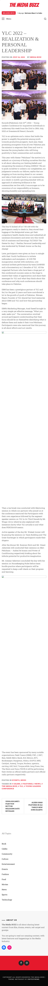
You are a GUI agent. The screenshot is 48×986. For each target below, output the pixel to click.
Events (16, 780)
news (38, 784)
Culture (5, 859)
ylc (21, 786)
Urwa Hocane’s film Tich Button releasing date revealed (12, 806)
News (23, 780)
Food (4, 879)
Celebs (17, 784)
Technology (7, 899)
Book (4, 843)
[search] (45, 19)
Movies (5, 884)
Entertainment (8, 864)
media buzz (35, 57)
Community (7, 854)
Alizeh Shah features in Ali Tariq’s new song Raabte (35, 806)
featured (28, 784)
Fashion (5, 874)
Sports (4, 894)
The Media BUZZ (24, 5)
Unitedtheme (33, 979)
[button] (6, 18)
